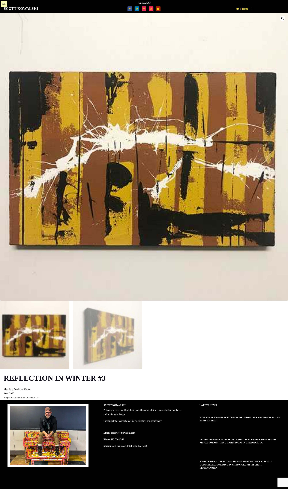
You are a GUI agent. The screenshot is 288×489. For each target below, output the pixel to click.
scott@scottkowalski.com (123, 432)
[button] (282, 18)
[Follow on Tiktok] (151, 8)
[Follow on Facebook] (130, 8)
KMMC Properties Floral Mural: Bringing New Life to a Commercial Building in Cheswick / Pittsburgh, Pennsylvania (236, 464)
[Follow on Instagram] (144, 8)
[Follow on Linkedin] (137, 8)
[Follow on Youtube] (158, 8)
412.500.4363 (144, 2)
